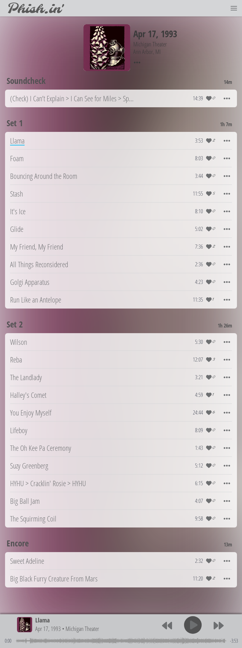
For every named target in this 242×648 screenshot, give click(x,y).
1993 (169, 33)
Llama (42, 620)
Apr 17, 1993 (48, 628)
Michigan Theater (82, 628)
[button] (234, 8)
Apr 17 (144, 33)
